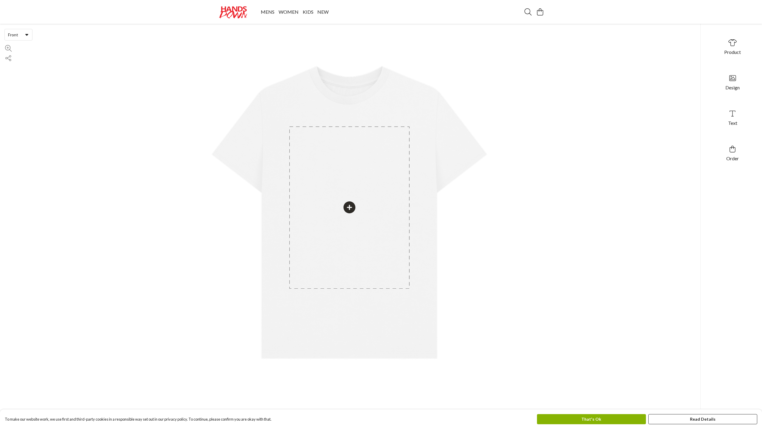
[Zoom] (8, 48)
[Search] (528, 12)
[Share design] (8, 58)
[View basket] (540, 12)
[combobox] (18, 34)
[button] (26, 34)
